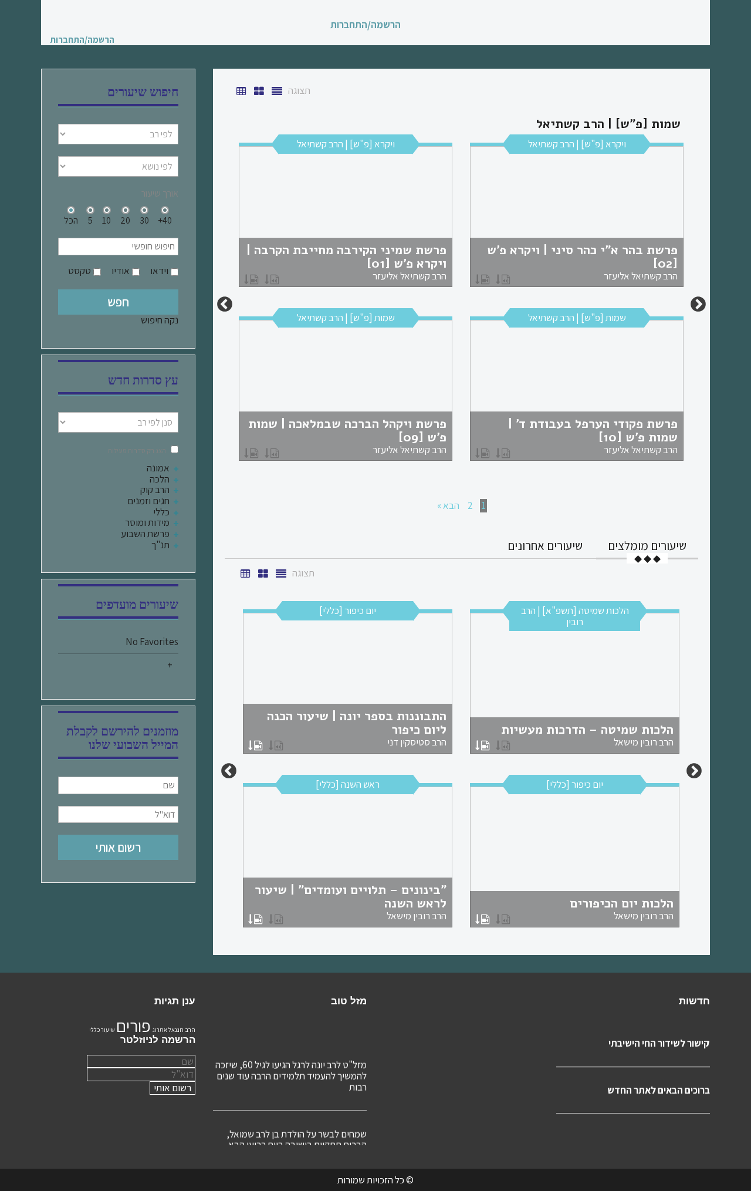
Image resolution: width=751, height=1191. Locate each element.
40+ (165, 220)
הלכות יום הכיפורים (622, 908)
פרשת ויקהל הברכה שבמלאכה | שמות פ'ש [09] (347, 436)
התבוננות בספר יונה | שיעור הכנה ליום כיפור (356, 728)
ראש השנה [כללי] (348, 784)
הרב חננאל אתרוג (174, 1029)
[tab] (647, 545)
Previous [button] (698, 304)
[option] (461, 304)
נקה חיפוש (159, 319)
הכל (71, 220)
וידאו (159, 270)
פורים (133, 1025)
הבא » (448, 505)
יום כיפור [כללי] (347, 610)
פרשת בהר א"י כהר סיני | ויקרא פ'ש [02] (582, 262)
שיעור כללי (101, 1029)
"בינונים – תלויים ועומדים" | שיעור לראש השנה (350, 902)
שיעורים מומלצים (647, 546)
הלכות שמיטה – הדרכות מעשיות (587, 734)
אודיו (120, 270)
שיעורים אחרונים (545, 546)
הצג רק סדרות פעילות (137, 450)
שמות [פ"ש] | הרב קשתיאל (577, 317)
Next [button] (225, 304)
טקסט (79, 270)
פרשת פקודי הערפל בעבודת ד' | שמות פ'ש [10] (593, 436)
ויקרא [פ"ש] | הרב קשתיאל (577, 143)
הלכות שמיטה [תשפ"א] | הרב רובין (575, 616)
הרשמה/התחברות (365, 25)
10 (106, 220)
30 (144, 220)
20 (125, 220)
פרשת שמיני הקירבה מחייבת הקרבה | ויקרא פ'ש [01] (346, 262)
